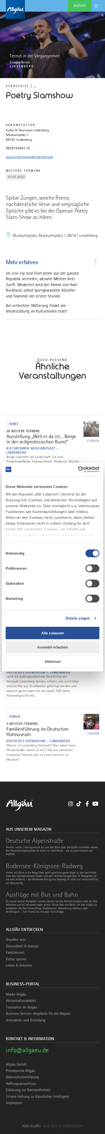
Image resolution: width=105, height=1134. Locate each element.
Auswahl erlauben (52, 647)
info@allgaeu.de (27, 1050)
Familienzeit (15, 952)
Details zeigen (78, 618)
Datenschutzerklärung (22, 1077)
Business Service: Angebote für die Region (38, 1013)
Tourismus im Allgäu (21, 1007)
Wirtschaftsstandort (21, 1001)
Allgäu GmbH (16, 1064)
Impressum (14, 1103)
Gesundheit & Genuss (22, 946)
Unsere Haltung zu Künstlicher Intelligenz (37, 1096)
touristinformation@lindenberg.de (29, 157)
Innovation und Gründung (25, 1020)
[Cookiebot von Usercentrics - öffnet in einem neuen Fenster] (78, 469)
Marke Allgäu (16, 994)
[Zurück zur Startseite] (52, 9)
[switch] (92, 568)
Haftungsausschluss (21, 1083)
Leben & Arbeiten (19, 965)
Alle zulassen (52, 633)
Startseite (17, 86)
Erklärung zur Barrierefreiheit (28, 1090)
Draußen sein (16, 939)
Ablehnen (52, 661)
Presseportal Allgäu (20, 1071)
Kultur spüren (16, 959)
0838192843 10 (18, 148)
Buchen (80, 6)
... (34, 86)
